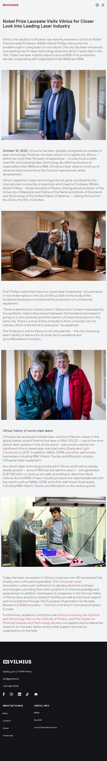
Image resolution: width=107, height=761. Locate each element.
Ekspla (71, 448)
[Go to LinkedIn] (20, 694)
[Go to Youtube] (36, 694)
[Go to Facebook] (5, 694)
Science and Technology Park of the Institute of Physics (51, 617)
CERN (22, 605)
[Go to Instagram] (12, 694)
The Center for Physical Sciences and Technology (49, 621)
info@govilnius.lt (11, 678)
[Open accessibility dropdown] (97, 5)
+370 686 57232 (11, 686)
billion (19, 474)
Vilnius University (69, 615)
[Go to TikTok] (28, 694)
